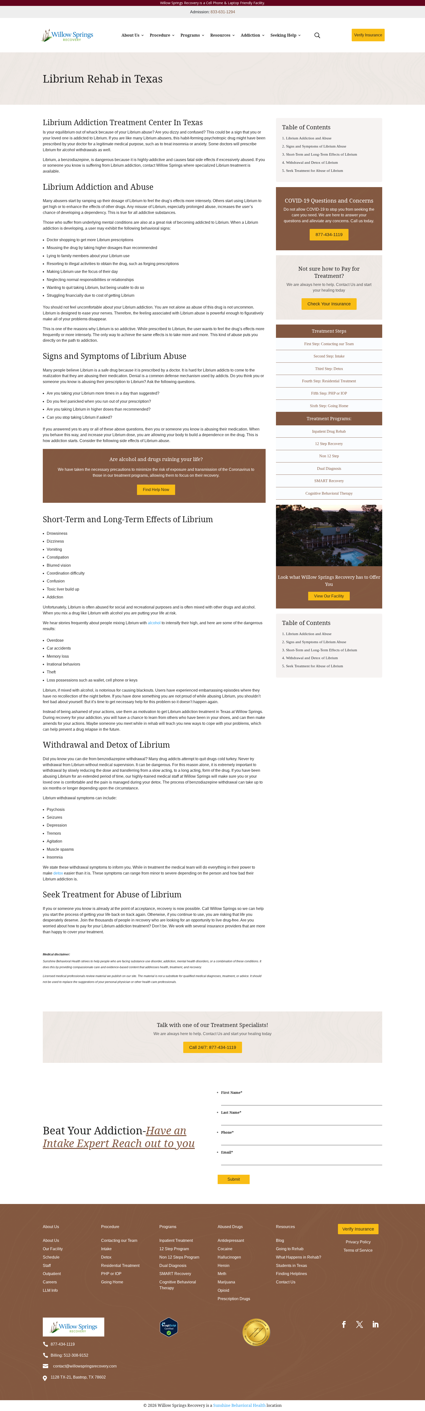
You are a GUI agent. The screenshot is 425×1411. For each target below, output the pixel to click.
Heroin (223, 1265)
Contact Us (285, 1282)
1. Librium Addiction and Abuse (307, 138)
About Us (130, 35)
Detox (106, 1257)
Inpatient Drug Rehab (329, 431)
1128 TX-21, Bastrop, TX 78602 (78, 1377)
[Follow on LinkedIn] (375, 1324)
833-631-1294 (223, 12)
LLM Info (50, 1290)
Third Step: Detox (329, 369)
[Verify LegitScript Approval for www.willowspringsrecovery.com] (169, 1335)
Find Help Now (156, 490)
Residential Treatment (120, 1265)
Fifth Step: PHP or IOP (329, 393)
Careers (50, 1282)
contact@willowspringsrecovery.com (85, 1366)
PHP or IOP (111, 1274)
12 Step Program (174, 1249)
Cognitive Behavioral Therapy (329, 493)
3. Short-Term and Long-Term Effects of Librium (319, 154)
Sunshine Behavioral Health (239, 1405)
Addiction (250, 35)
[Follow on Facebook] (344, 1324)
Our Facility (53, 1249)
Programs (190, 35)
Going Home (112, 1282)
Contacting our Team (119, 1240)
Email (227, 1152)
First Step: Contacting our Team (329, 344)
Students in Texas (291, 1265)
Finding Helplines (291, 1274)
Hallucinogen (229, 1257)
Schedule (51, 1257)
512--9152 (76, 1355)
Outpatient (52, 1274)
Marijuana (226, 1282)
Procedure (160, 35)
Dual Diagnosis (329, 468)
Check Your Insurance (329, 303)
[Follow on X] (359, 1324)
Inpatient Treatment (176, 1240)
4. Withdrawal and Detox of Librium (310, 162)
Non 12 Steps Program (179, 1257)
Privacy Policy (358, 1242)
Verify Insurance (368, 35)
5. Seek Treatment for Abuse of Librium (312, 171)
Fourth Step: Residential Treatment (329, 381)
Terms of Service (358, 1250)
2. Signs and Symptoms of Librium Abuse (314, 146)
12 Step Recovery (329, 444)
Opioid (223, 1290)
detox (58, 873)
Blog (280, 1240)
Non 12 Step (329, 456)
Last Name (231, 1112)
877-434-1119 (329, 234)
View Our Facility (329, 596)
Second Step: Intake (329, 356)
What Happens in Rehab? (298, 1257)
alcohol (154, 623)
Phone (227, 1132)
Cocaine (225, 1249)
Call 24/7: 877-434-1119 (212, 1047)
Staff (47, 1265)
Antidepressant (231, 1240)
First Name (231, 1092)
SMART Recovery (329, 481)
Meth (222, 1274)
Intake (106, 1249)
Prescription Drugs (234, 1299)
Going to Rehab (290, 1249)
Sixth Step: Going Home (329, 406)
